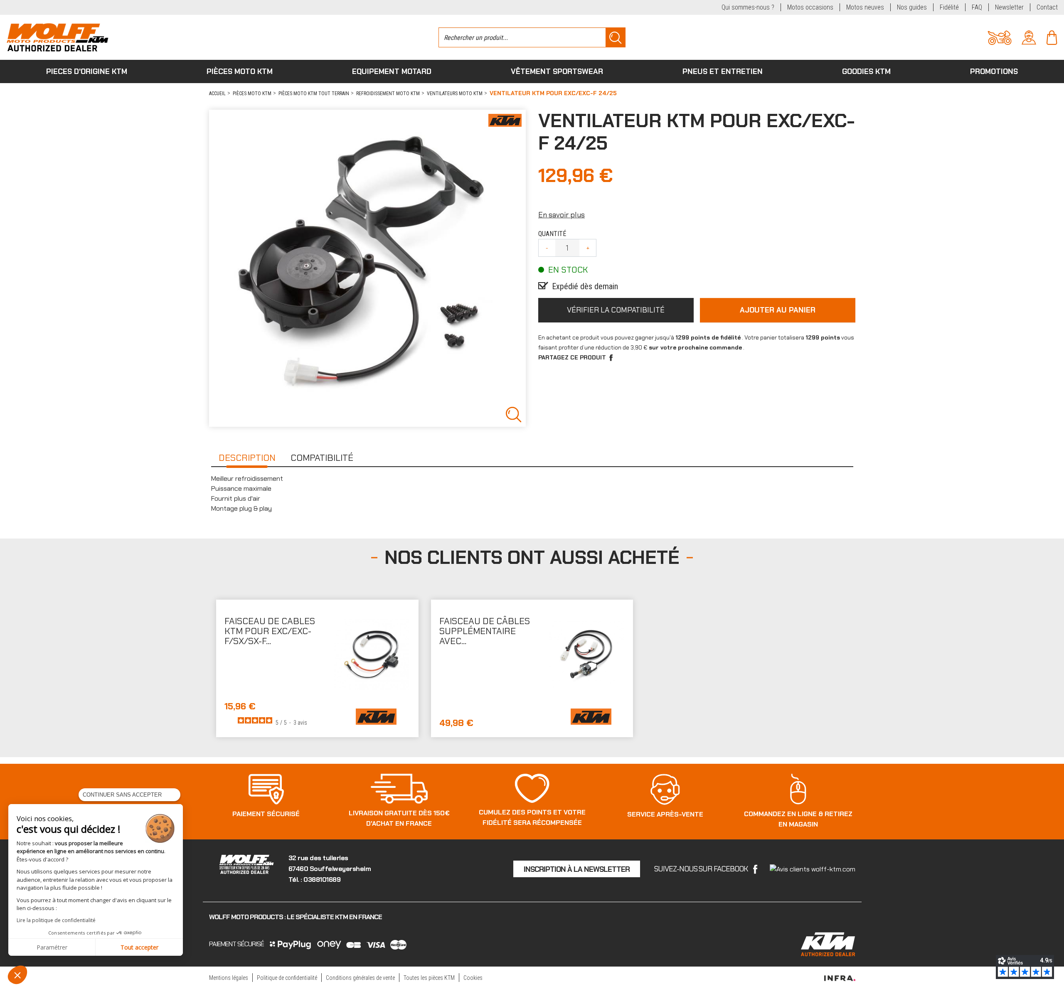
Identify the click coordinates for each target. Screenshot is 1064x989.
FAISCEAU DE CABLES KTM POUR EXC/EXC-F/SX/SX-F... (269, 631)
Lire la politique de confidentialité (56, 920)
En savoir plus (561, 215)
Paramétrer (52, 947)
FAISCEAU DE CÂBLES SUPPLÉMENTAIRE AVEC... (484, 631)
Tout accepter (139, 947)
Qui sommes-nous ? (748, 7)
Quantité (552, 234)
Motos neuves (865, 7)
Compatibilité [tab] (322, 458)
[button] (17, 975)
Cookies (473, 977)
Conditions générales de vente (360, 977)
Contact (1047, 7)
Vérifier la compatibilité (616, 310)
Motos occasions (810, 7)
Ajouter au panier (777, 310)
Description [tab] (247, 458)
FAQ (977, 7)
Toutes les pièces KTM (429, 977)
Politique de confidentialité (287, 977)
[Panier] (1051, 36)
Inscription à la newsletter (577, 869)
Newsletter (1009, 7)
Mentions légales (228, 977)
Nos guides (912, 7)
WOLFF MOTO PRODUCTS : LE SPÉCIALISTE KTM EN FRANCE (295, 917)
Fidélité (949, 7)
